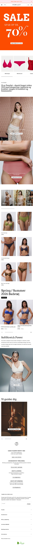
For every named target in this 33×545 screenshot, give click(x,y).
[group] (16, 314)
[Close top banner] (31, 1)
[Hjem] (16, 4)
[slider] (16, 332)
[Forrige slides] (2, 332)
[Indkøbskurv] (31, 4)
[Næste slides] (31, 332)
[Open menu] (1, 4)
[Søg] (5, 4)
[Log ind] (28, 4)
